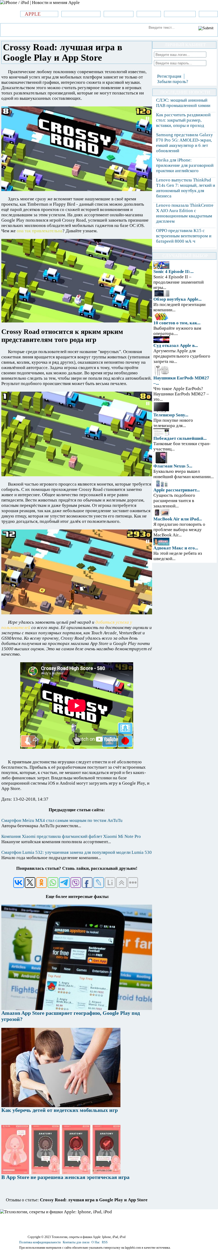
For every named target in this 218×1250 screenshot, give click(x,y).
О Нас (95, 1242)
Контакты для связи (76, 1242)
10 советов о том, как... (176, 322)
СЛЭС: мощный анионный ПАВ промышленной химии (183, 103)
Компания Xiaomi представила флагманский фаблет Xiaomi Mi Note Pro (71, 836)
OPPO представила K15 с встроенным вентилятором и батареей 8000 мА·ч (183, 236)
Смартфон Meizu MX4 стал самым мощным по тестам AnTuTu (62, 820)
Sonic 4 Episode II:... (173, 271)
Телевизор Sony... (170, 414)
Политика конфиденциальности (40, 1242)
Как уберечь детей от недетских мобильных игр (59, 1110)
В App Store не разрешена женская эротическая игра (65, 1177)
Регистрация (169, 76)
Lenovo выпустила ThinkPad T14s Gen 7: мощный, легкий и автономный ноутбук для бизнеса (185, 187)
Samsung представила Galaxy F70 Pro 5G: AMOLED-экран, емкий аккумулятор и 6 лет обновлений (184, 142)
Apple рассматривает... (176, 489)
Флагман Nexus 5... (172, 466)
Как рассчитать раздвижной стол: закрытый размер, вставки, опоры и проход (183, 120)
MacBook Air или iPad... (177, 518)
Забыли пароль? (172, 81)
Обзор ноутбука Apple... (177, 299)
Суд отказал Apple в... (175, 345)
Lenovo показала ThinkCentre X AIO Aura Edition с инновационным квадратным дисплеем (184, 213)
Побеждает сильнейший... (180, 438)
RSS (105, 1242)
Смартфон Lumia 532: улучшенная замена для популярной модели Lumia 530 (76, 852)
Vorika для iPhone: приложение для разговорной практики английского (184, 165)
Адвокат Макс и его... (175, 548)
